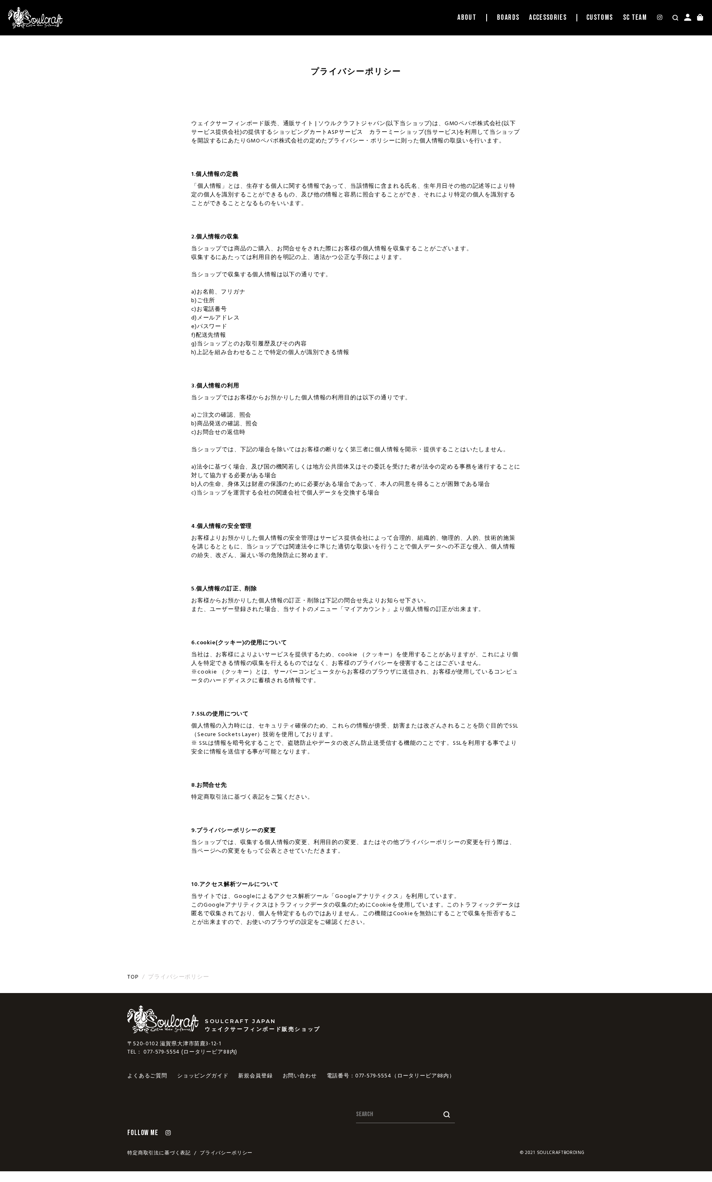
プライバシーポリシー (226, 1153)
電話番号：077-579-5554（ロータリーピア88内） (391, 1076)
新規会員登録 (255, 1076)
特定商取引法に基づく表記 (159, 1153)
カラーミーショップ (396, 132)
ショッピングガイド (203, 1076)
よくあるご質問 (147, 1076)
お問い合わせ (300, 1076)
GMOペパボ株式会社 (473, 123)
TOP (133, 977)
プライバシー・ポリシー (361, 141)
